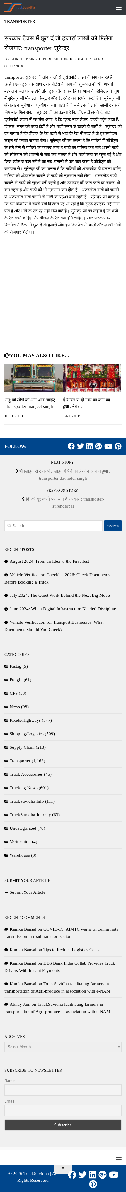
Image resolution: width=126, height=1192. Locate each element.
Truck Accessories (26, 774)
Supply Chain (22, 747)
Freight (16, 679)
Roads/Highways (25, 720)
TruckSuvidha (36, 1173)
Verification (20, 841)
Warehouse (20, 855)
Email (9, 1101)
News (15, 706)
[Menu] (118, 7)
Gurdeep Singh (25, 59)
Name (9, 1080)
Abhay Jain (20, 1004)
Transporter (19, 21)
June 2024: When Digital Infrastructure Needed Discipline (63, 608)
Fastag (15, 666)
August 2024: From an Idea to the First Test (49, 561)
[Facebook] (71, 446)
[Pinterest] (118, 446)
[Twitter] (80, 446)
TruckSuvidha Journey (30, 814)
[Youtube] (108, 446)
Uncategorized (23, 828)
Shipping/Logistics (27, 733)
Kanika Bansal (23, 929)
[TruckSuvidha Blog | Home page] (25, 7)
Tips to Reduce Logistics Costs (71, 949)
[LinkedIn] (89, 446)
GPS (14, 693)
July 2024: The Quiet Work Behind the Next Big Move (60, 595)
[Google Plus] (98, 446)
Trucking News (24, 787)
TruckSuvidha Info (27, 801)
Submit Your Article (27, 892)
